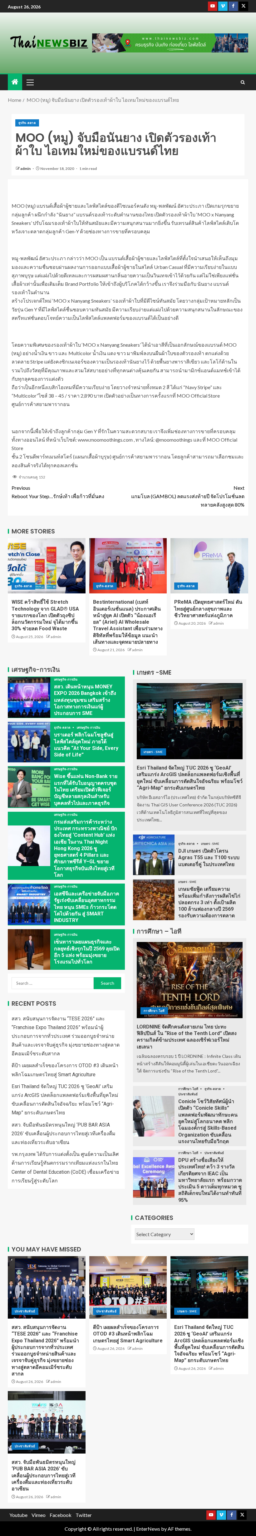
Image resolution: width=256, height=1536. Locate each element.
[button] (29, 82)
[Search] (243, 82)
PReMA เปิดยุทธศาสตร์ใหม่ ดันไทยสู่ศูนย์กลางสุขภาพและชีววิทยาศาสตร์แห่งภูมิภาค (208, 608)
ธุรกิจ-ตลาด (27, 123)
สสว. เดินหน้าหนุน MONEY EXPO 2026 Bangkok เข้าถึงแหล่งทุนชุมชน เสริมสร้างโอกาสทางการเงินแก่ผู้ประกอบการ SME (85, 700)
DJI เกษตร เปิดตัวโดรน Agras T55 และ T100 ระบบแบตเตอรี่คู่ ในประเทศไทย (208, 857)
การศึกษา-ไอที (154, 1011)
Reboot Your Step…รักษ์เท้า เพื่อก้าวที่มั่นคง (58, 492)
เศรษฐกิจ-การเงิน (65, 679)
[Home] (15, 82)
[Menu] (29, 82)
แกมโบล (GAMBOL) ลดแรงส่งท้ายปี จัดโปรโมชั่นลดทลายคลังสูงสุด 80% (187, 496)
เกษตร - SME (153, 752)
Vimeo (39, 1515)
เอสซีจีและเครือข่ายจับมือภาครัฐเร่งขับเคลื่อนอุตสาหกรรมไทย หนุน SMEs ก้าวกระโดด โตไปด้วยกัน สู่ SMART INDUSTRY (86, 907)
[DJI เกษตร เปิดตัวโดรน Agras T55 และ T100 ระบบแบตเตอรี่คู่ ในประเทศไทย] (154, 855)
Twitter (84, 1515)
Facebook (60, 1515)
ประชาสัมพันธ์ (188, 1094)
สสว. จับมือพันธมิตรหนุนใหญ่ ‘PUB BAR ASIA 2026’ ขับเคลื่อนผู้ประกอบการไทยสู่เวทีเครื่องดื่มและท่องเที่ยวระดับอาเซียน (64, 1133)
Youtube (18, 1515)
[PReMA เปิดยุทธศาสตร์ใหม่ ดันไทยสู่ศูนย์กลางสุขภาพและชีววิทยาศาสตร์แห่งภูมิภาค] (209, 565)
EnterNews (148, 1529)
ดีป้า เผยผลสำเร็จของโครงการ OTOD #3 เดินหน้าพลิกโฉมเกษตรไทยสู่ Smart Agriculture (128, 1334)
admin (25, 168)
